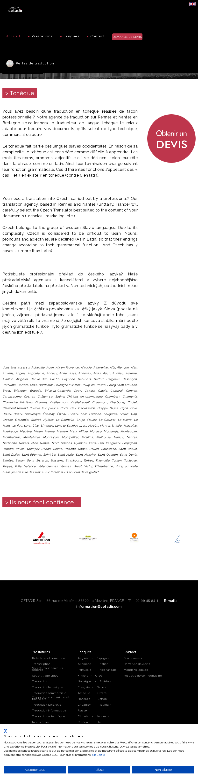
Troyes (7, 466)
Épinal (61, 414)
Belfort (99, 379)
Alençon (123, 367)
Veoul (77, 466)
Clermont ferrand (15, 408)
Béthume (9, 385)
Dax (73, 408)
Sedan (20, 460)
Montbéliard (11, 437)
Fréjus (124, 414)
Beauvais (84, 379)
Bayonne (68, 379)
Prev (9, 538)
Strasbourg (73, 460)
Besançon (129, 379)
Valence (30, 466)
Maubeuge (10, 431)
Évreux (73, 414)
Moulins (87, 437)
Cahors (90, 390)
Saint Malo (65, 454)
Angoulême (36, 373)
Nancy (118, 437)
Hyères (48, 419)
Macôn (93, 425)
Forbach (95, 414)
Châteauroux (59, 402)
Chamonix (129, 396)
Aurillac (117, 373)
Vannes (65, 466)
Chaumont (99, 402)
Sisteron (42, 460)
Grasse (7, 419)
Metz (73, 431)
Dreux (18, 414)
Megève (25, 431)
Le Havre (125, 419)
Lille (36, 425)
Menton (62, 431)
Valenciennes (48, 466)
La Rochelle (65, 419)
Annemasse (67, 373)
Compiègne (50, 408)
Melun (38, 431)
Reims (57, 449)
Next (189, 538)
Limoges (47, 425)
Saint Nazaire (85, 454)
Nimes (44, 443)
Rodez (82, 449)
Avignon (22, 379)
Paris (92, 443)
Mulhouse (103, 437)
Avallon (7, 379)
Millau (83, 431)
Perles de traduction (34, 63)
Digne (114, 408)
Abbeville (38, 367)
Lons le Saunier (66, 425)
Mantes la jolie (111, 425)
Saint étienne (31, 454)
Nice (34, 443)
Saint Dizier (10, 454)
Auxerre (131, 373)
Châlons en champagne (85, 396)
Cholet (132, 402)
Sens (30, 460)
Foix (84, 414)
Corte (64, 408)
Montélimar (31, 437)
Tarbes (88, 460)
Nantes (132, 437)
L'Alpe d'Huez (87, 419)
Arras (97, 373)
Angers (20, 373)
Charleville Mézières (17, 402)
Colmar (34, 408)
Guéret (36, 419)
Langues (71, 36)
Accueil (13, 36)
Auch (106, 373)
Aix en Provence (67, 367)
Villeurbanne (104, 466)
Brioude (35, 390)
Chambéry (112, 396)
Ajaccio (86, 367)
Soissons (56, 460)
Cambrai (116, 390)
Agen (50, 367)
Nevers (24, 443)
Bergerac (113, 379)
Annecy (51, 373)
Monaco (96, 431)
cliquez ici (99, 755)
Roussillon (108, 449)
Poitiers (7, 449)
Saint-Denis (128, 454)
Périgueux (113, 443)
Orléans (66, 443)
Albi (112, 367)
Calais (102, 390)
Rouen (94, 449)
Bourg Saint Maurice (122, 385)
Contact (98, 36)
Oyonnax (80, 443)
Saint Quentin (108, 454)
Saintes (7, 460)
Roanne (70, 449)
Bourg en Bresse (93, 385)
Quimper (33, 449)
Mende (49, 431)
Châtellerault (80, 402)
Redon (46, 449)
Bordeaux (45, 385)
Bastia (54, 379)
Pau (101, 443)
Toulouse (130, 460)
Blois (33, 385)
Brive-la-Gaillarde (57, 390)
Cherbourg (117, 402)
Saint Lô (49, 454)
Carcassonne (11, 396)
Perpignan (129, 443)
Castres (29, 396)
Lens (27, 425)
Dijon (124, 408)
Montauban (128, 431)
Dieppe (102, 408)
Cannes (131, 390)
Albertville (100, 367)
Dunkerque (33, 414)
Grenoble (21, 419)
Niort (55, 443)
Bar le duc (38, 379)
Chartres (41, 402)
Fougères (110, 414)
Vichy (88, 466)
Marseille (130, 425)
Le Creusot (107, 419)
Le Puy (17, 425)
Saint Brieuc (128, 449)
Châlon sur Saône (50, 396)
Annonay (84, 373)
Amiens (7, 373)
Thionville (102, 460)
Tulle (17, 466)
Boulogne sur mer (67, 385)
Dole (133, 408)
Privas (20, 449)
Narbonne (9, 443)
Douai (6, 414)
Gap (134, 414)
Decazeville (86, 408)
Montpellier (70, 437)
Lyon (82, 425)
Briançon (20, 390)
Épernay (49, 414)
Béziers (22, 385)
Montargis (111, 431)
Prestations (42, 36)
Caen (77, 390)
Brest (6, 390)
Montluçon (51, 437)
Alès (134, 367)
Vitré (118, 466)
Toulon (116, 460)
